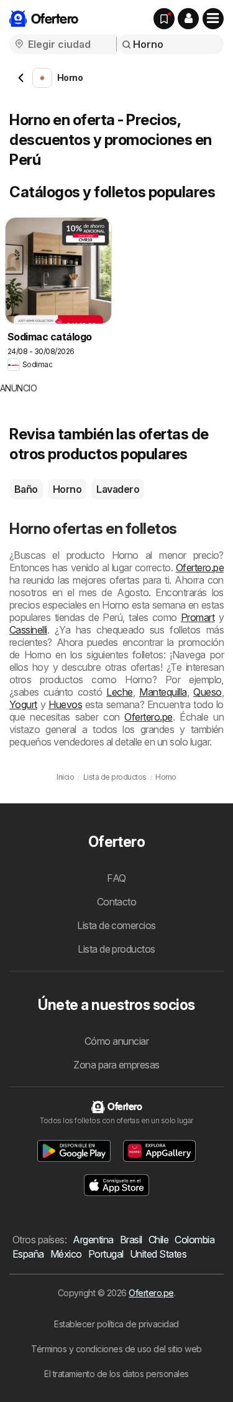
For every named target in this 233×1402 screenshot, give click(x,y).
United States (158, 1254)
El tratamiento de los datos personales (116, 1373)
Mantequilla (162, 692)
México (66, 1254)
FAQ (116, 878)
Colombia (194, 1239)
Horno (67, 489)
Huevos (65, 704)
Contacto (117, 901)
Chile (158, 1239)
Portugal (106, 1254)
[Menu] (213, 18)
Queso (207, 692)
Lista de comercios (116, 925)
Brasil (131, 1239)
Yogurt (23, 704)
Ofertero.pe (200, 567)
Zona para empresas (116, 1065)
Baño (26, 489)
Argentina (93, 1239)
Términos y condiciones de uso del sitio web (116, 1349)
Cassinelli (28, 630)
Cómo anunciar (116, 1041)
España (28, 1254)
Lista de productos (116, 949)
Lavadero (117, 489)
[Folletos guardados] (164, 18)
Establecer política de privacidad (116, 1324)
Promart (197, 617)
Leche (119, 692)
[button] (188, 18)
